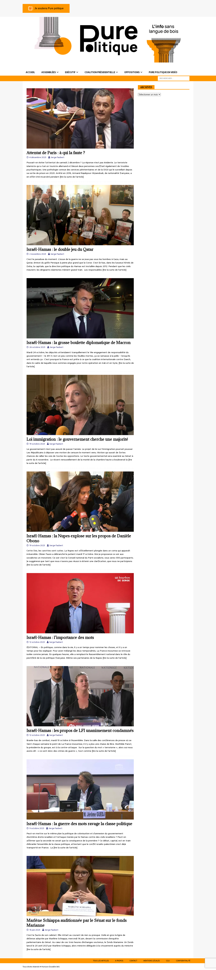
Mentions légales (151, 960)
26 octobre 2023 (37, 347)
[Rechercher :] (173, 78)
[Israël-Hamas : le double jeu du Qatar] (80, 215)
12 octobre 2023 (37, 642)
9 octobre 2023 (36, 828)
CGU (168, 960)
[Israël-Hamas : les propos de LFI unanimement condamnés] (80, 696)
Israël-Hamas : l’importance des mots (60, 637)
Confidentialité (183, 960)
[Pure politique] (108, 60)
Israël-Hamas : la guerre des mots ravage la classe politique (79, 823)
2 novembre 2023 (37, 254)
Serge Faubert (57, 157)
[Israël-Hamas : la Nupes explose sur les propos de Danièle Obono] (80, 501)
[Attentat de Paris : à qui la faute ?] (80, 118)
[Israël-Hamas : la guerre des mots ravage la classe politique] (80, 789)
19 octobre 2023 (37, 444)
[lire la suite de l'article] (72, 176)
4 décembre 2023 (37, 157)
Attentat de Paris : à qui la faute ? (56, 152)
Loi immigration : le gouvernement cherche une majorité (77, 439)
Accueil (30, 72)
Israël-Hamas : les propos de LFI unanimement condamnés (80, 730)
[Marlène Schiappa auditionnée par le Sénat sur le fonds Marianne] (80, 886)
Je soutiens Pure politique (49, 8)
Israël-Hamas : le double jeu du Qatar (60, 249)
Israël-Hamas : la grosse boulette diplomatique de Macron (79, 342)
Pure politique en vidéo (163, 72)
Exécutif (70, 72)
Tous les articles (101, 960)
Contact (133, 960)
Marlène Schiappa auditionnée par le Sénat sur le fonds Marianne (77, 923)
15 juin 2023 (34, 930)
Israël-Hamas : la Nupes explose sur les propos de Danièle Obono (79, 538)
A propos (119, 960)
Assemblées (48, 72)
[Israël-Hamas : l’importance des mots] (80, 603)
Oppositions (132, 72)
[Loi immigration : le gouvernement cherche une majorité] (80, 405)
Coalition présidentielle (100, 72)
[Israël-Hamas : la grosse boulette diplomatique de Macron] (80, 308)
